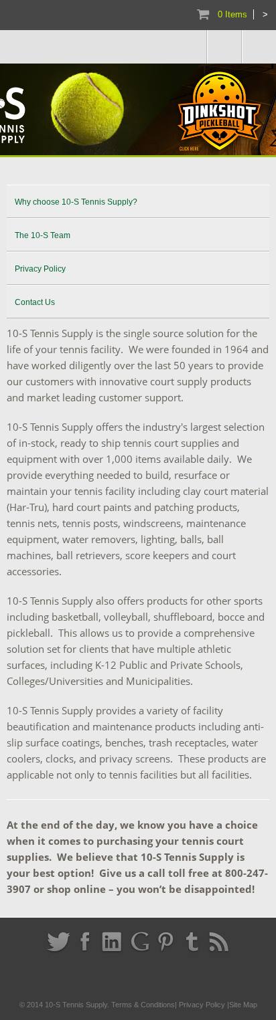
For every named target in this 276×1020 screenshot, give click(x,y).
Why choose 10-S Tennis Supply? (76, 202)
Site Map (243, 1005)
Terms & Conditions (143, 1005)
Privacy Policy (40, 269)
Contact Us (35, 302)
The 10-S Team (42, 235)
